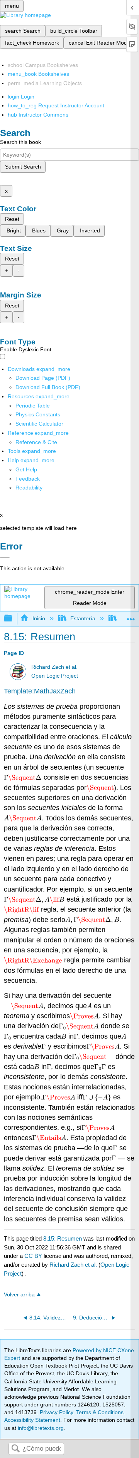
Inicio (38, 618)
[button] (27, 479)
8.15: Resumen (62, 1238)
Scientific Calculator (39, 424)
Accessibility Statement (32, 1420)
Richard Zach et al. (54, 667)
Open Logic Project (54, 676)
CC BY (34, 1256)
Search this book (20, 142)
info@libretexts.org (40, 1428)
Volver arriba (19, 1295)
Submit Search (23, 167)
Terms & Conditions (100, 1412)
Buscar (15, 1449)
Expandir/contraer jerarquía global (13, 618)
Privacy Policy (56, 1412)
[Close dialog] (5, 557)
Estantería (83, 618)
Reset (12, 219)
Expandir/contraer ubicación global (131, 616)
